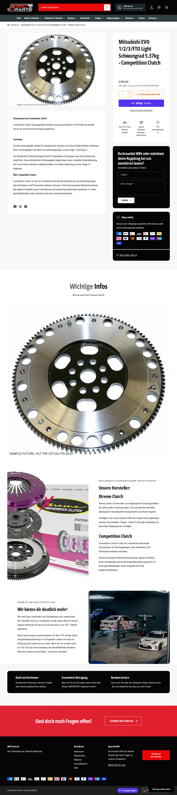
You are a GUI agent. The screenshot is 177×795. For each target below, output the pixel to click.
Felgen (98, 18)
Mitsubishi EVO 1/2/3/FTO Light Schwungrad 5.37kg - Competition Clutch (53, 25)
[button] (166, 7)
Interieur (129, 18)
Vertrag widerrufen (161, 789)
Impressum (79, 751)
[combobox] (74, 7)
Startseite (14, 25)
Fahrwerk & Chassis (53, 18)
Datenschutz (79, 755)
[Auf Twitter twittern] (20, 206)
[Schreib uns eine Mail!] (159, 7)
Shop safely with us (128, 255)
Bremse (71, 18)
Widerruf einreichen (156, 755)
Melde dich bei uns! (117, 765)
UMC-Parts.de (17, 790)
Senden (125, 200)
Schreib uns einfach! (121, 721)
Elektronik (84, 18)
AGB (76, 768)
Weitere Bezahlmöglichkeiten (141, 110)
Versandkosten (80, 763)
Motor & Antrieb (31, 18)
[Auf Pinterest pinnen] (26, 206)
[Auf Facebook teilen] (15, 206)
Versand (131, 86)
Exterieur (152, 18)
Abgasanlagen (113, 18)
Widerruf (78, 759)
